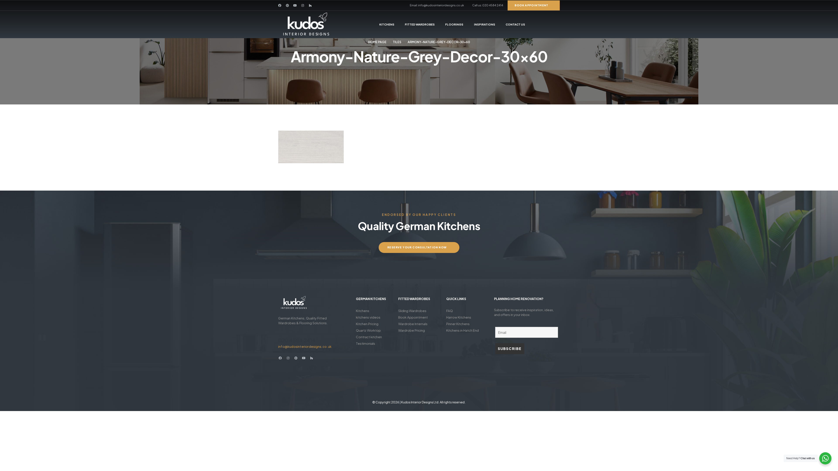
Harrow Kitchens (458, 317)
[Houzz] (310, 5)
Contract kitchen (369, 337)
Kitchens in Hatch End (462, 330)
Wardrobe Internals (413, 324)
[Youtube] (295, 5)
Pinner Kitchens (458, 324)
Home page (377, 42)
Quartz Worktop (368, 330)
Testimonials (365, 343)
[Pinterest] (287, 5)
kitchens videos (368, 317)
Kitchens (362, 311)
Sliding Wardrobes (412, 311)
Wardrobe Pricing (411, 330)
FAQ (449, 311)
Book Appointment (413, 317)
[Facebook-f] (279, 5)
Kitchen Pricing (367, 324)
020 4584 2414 (297, 340)
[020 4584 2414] (280, 332)
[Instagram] (302, 5)
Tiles (397, 42)
